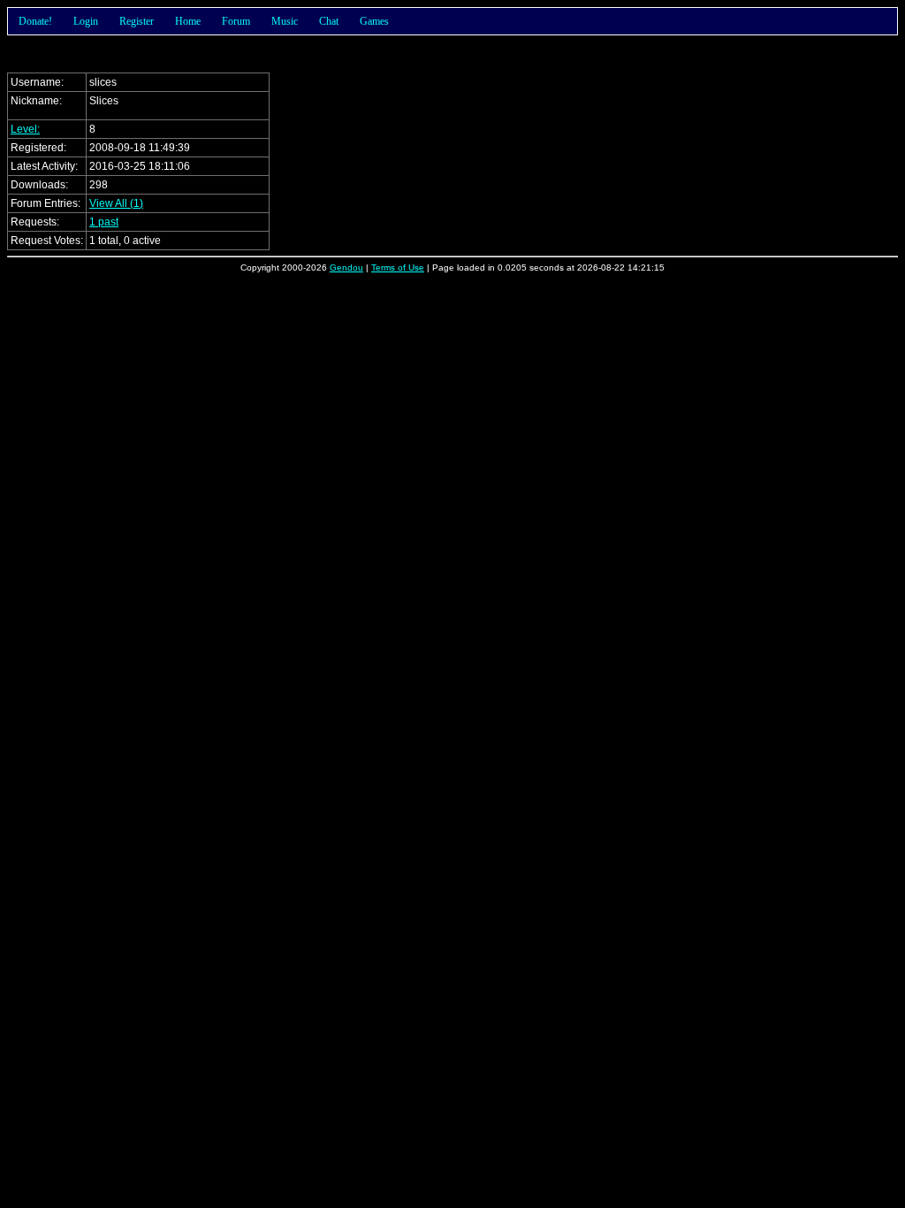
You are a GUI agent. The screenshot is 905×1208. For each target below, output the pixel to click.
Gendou (346, 267)
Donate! (35, 21)
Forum (236, 21)
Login (85, 21)
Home (188, 21)
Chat (328, 21)
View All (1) (116, 203)
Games (374, 21)
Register (136, 21)
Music (284, 21)
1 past (103, 222)
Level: (25, 129)
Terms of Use (397, 267)
